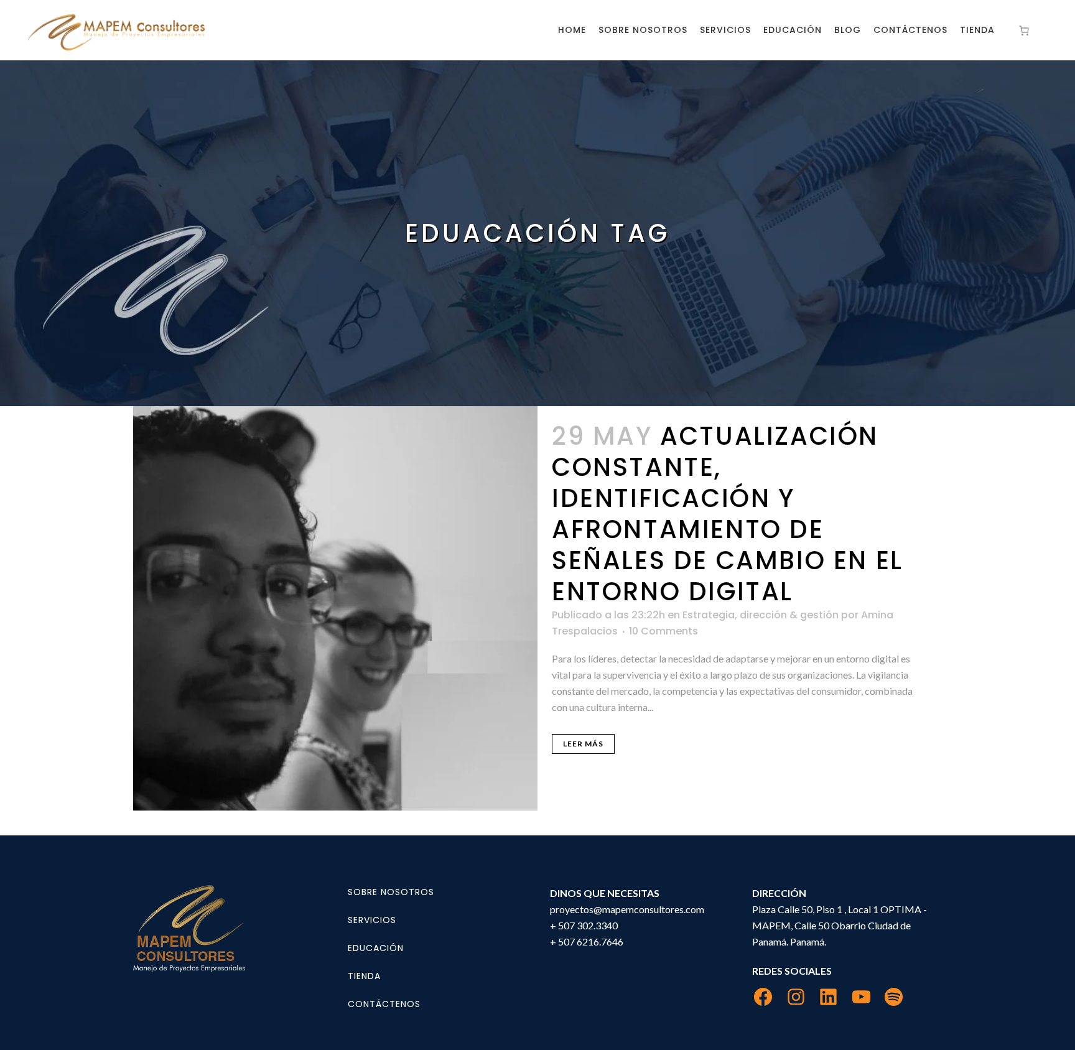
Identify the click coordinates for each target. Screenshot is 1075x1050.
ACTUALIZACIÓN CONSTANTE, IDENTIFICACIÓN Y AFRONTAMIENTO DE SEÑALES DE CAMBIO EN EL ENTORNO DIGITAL (727, 514)
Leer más (583, 743)
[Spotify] (894, 997)
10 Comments (663, 631)
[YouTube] (861, 997)
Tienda (364, 976)
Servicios (372, 920)
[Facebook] (763, 997)
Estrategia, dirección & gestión (760, 615)
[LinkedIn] (828, 997)
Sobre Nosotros (391, 892)
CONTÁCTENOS (384, 1004)
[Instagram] (796, 997)
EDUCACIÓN (376, 948)
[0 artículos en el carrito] (1024, 30)
